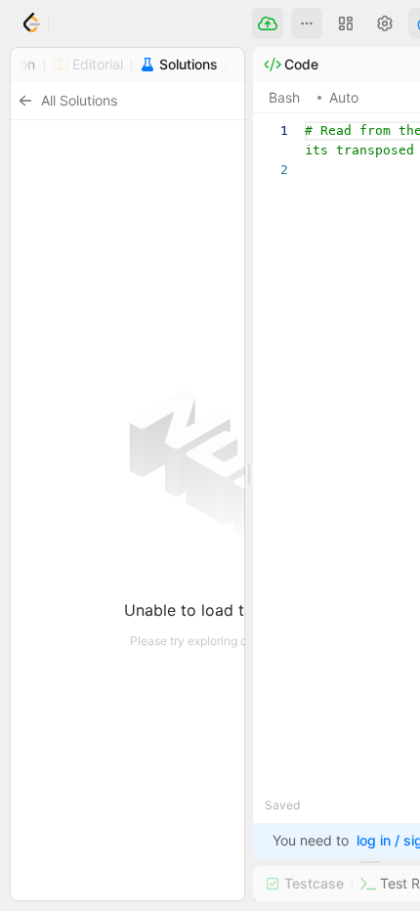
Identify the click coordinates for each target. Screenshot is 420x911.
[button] (306, 23)
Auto (343, 97)
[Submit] (267, 23)
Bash (284, 97)
